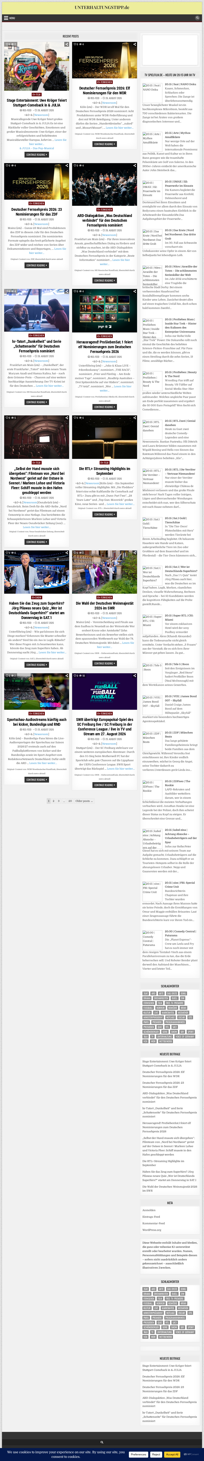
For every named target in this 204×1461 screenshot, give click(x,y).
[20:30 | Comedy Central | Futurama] (152, 949)
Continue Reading (37, 155)
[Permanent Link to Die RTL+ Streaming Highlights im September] (104, 437)
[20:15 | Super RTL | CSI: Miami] (152, 633)
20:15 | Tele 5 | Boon (177, 664)
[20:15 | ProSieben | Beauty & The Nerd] (152, 390)
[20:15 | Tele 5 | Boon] (152, 682)
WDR (153, 1041)
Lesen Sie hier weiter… (119, 127)
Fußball (148, 1008)
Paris (146, 1022)
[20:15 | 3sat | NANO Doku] (152, 102)
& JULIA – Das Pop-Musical (37, 148)
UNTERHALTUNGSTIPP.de (102, 7)
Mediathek (183, 1012)
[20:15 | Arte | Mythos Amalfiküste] (152, 150)
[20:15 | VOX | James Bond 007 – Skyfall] (152, 714)
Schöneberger (151, 1032)
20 (70, 801)
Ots (190, 1017)
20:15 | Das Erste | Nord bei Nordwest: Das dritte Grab (180, 234)
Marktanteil (168, 1012)
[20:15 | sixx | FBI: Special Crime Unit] (152, 900)
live (156, 1012)
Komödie (172, 1008)
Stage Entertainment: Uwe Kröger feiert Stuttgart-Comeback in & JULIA (37, 102)
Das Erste (172, 993)
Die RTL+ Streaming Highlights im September (104, 471)
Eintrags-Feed (151, 1216)
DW (182, 998)
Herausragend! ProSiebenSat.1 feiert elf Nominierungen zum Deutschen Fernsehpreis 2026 (104, 347)
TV (152, 1036)
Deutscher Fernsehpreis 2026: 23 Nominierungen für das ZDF (36, 212)
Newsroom (41, 114)
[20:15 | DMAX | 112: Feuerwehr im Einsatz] (152, 199)
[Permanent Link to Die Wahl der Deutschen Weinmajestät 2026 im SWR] (104, 572)
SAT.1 (175, 1027)
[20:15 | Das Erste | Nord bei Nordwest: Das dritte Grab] (152, 248)
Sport (191, 1032)
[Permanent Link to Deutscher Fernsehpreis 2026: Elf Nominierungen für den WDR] (104, 60)
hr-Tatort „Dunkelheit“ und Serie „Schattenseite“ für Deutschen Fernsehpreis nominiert (36, 346)
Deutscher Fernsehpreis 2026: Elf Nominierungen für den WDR (104, 90)
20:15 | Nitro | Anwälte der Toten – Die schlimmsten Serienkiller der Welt (181, 270)
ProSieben (148, 1027)
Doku (183, 993)
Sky (182, 1032)
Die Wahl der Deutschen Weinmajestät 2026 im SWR (104, 605)
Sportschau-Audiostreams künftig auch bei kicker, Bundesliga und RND (36, 722)
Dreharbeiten (161, 998)
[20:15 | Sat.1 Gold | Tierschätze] (152, 536)
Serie (165, 1032)
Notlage (170, 1017)
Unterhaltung (164, 1036)
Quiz (160, 1027)
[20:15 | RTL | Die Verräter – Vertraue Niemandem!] (152, 487)
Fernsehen (106, 82)
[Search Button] (197, 18)
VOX (145, 1041)
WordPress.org (151, 1229)
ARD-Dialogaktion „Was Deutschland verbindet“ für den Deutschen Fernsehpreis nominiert (104, 220)
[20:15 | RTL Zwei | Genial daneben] (152, 438)
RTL (167, 1027)
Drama (146, 998)
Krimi (183, 1008)
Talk (145, 1036)
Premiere (157, 1022)
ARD (153, 993)
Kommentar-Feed (153, 1223)
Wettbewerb (165, 1041)
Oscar (181, 1017)
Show (38, 597)
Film (38, 94)
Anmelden (149, 1210)
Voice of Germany (185, 1036)
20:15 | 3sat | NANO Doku (180, 84)
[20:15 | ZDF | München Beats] (152, 750)
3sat (145, 993)
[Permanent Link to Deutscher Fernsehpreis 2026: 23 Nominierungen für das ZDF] (36, 181)
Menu (12, 18)
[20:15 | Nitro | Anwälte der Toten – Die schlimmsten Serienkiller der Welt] (152, 284)
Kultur (147, 1012)
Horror (160, 1008)
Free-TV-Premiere (174, 1003)
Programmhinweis (175, 1022)
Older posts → (84, 801)
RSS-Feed (27, 110)
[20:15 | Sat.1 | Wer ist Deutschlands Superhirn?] (152, 584)
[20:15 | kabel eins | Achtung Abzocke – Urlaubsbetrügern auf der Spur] (152, 847)
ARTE (161, 993)
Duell (175, 998)
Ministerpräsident (153, 1017)
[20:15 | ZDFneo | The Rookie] (152, 799)
